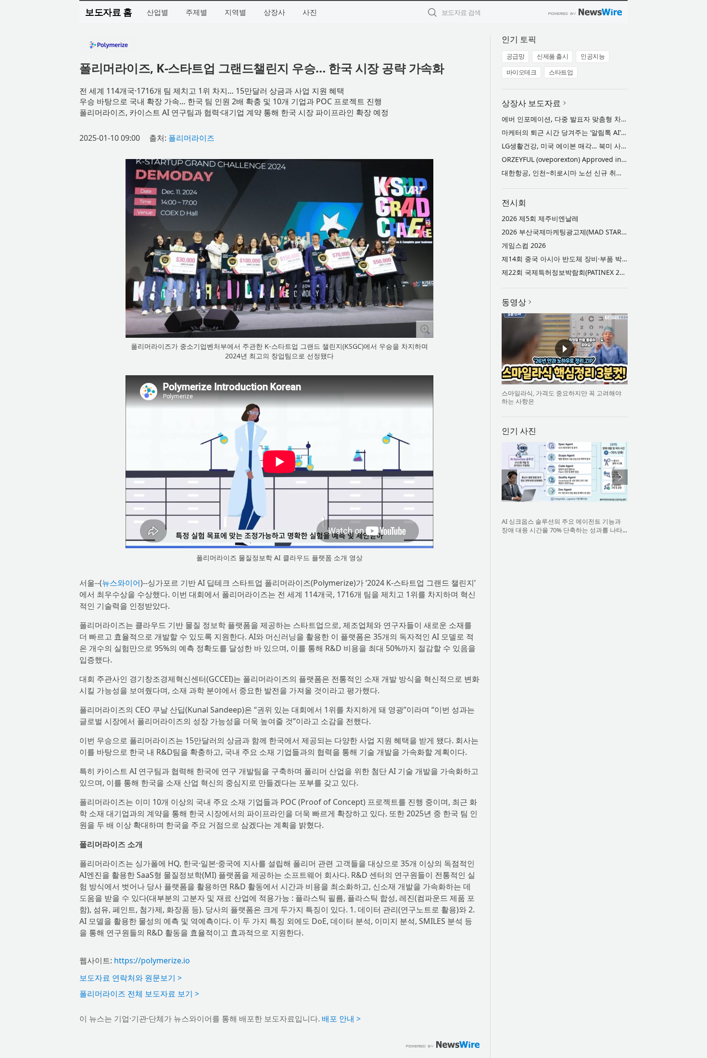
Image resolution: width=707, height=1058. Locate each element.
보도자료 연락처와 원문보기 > (130, 977)
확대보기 (424, 329)
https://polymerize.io (152, 960)
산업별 (157, 12)
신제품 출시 (552, 56)
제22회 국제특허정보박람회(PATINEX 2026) (567, 272)
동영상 (514, 302)
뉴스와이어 (121, 583)
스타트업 (561, 72)
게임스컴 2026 (524, 245)
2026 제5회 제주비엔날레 (540, 218)
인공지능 (593, 56)
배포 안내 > (341, 1018)
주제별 (196, 12)
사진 (310, 12)
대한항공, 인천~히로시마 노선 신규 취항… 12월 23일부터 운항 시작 (603, 172)
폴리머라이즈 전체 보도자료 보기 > (139, 993)
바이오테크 (521, 72)
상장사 (274, 12)
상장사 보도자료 (531, 103)
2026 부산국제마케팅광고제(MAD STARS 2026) (573, 231)
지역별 (235, 12)
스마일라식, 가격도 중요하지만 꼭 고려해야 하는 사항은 (561, 397)
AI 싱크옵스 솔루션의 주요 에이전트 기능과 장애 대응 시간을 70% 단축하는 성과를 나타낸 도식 (562, 529)
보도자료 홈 (108, 12)
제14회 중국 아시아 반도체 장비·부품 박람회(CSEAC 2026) (589, 258)
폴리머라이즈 (191, 138)
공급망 (515, 56)
